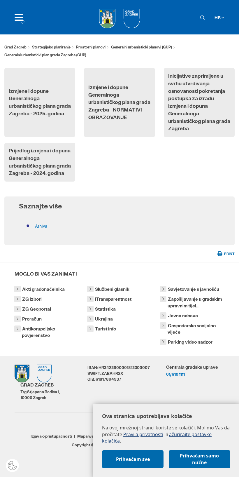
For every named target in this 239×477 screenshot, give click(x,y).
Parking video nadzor (190, 342)
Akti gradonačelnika (43, 289)
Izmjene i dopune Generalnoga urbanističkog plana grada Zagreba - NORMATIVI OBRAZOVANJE (119, 102)
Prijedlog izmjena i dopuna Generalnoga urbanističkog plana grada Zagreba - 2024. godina (40, 162)
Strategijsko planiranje (51, 47)
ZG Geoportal (36, 309)
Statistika (105, 309)
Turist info (105, 328)
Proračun (32, 318)
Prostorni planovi (91, 47)
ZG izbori (32, 299)
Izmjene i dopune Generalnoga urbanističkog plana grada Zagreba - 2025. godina (40, 102)
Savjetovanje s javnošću (193, 289)
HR (218, 17)
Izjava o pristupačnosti (51, 436)
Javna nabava (183, 315)
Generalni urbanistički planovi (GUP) (141, 47)
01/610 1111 (175, 374)
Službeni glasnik (112, 289)
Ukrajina (104, 318)
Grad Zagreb (15, 47)
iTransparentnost (113, 299)
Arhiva (41, 226)
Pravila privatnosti (143, 434)
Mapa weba (88, 436)
